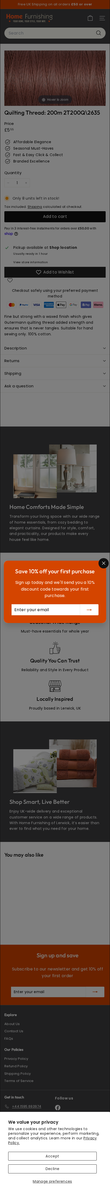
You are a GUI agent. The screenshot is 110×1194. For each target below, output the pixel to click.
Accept (52, 1156)
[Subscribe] (89, 610)
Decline (52, 1168)
